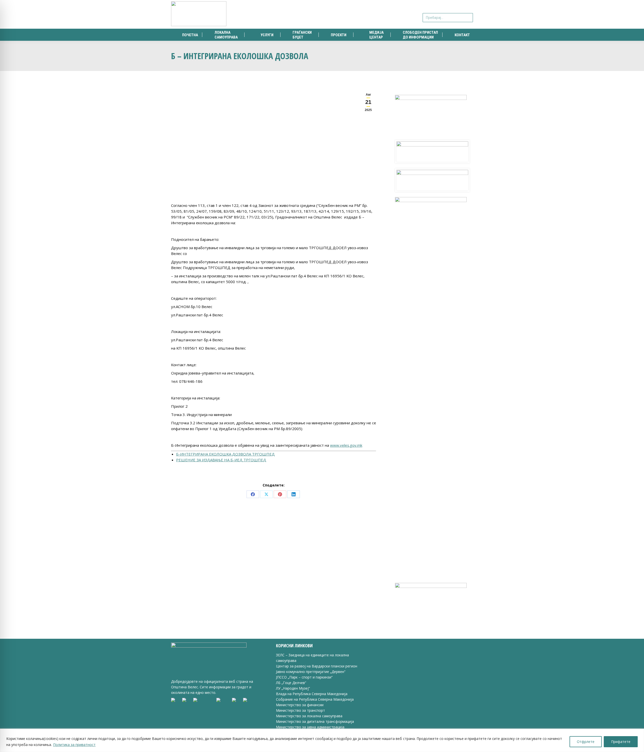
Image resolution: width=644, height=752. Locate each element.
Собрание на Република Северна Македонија (315, 699)
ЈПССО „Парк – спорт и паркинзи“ (304, 677)
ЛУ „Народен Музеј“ (293, 688)
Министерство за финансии (300, 704)
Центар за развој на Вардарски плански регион (316, 666)
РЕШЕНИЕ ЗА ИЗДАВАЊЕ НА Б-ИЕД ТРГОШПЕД (221, 459)
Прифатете (620, 741)
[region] (322, 740)
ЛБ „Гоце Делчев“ (291, 682)
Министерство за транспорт (301, 710)
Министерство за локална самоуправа (309, 715)
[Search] (468, 14)
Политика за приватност (74, 744)
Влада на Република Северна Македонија (311, 693)
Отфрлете (585, 741)
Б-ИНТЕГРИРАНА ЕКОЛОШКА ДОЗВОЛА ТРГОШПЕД (225, 454)
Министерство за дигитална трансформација (315, 721)
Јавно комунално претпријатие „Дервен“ (310, 671)
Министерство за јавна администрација (310, 727)
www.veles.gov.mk (346, 445)
